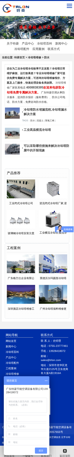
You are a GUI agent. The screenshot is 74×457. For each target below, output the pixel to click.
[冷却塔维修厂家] (37, 27)
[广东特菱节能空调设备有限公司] (16, 10)
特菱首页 (19, 57)
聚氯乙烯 (49, 120)
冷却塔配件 (21, 49)
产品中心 (28, 43)
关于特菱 (13, 43)
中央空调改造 (54, 437)
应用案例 (38, 49)
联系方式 (54, 49)
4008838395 (34, 87)
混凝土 (40, 120)
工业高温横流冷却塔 (37, 129)
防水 (32, 120)
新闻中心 (61, 43)
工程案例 (11, 368)
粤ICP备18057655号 (51, 431)
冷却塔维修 (12, 373)
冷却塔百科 (44, 43)
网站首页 (11, 340)
